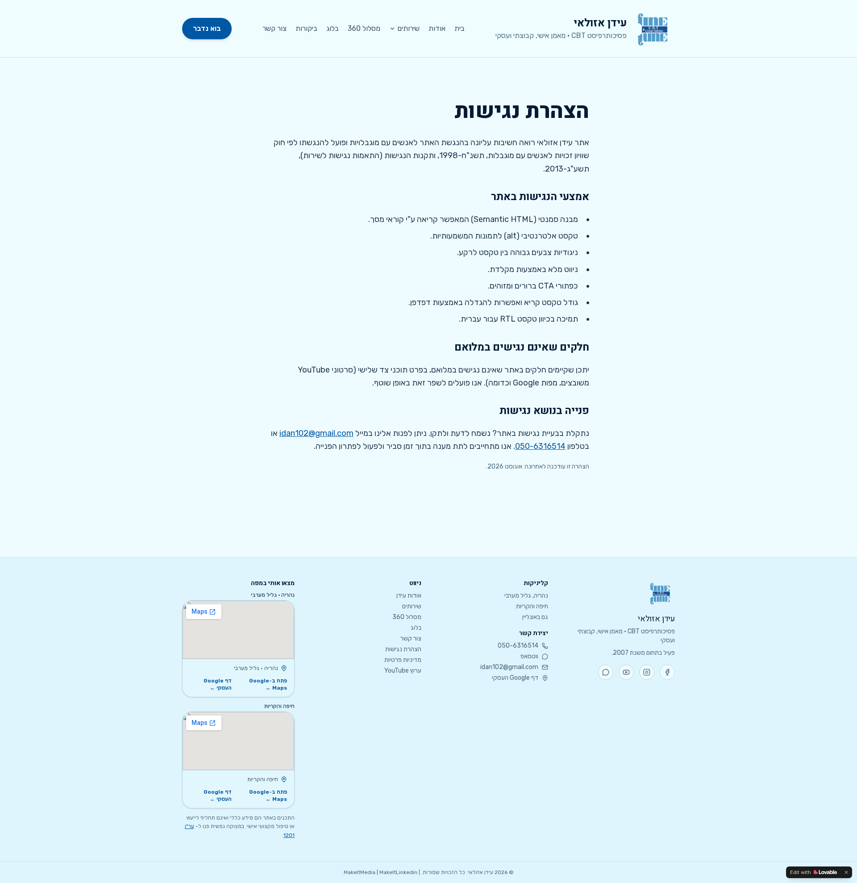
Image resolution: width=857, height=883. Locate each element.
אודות (436, 28)
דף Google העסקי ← (218, 684)
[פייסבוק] (667, 672)
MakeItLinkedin (398, 872)
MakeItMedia (359, 872)
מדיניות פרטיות (402, 660)
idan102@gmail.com (316, 433)
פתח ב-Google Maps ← (268, 684)
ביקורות (306, 28)
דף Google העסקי (515, 678)
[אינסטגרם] (646, 672)
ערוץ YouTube (402, 670)
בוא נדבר (207, 28)
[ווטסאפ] (605, 672)
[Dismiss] (846, 872)
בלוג (332, 28)
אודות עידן (408, 595)
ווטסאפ (529, 656)
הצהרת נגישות (403, 649)
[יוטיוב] (626, 672)
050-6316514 (540, 446)
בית (459, 28)
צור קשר (274, 28)
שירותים (408, 28)
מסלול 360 (364, 28)
